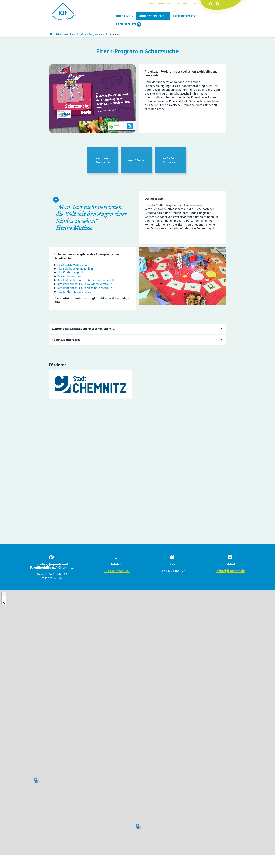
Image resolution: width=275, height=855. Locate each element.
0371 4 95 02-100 (117, 571)
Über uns (123, 16)
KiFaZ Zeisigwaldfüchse (72, 265)
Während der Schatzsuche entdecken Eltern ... (83, 329)
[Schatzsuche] (182, 276)
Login (193, 3)
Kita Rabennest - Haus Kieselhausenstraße (84, 288)
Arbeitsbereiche (151, 16)
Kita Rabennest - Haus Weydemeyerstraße (84, 284)
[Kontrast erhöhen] (217, 4)
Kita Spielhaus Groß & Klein (75, 268)
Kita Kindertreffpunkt (71, 272)
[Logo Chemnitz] (90, 384)
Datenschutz (180, 3)
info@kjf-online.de (230, 571)
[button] (35, 780)
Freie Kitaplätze (185, 16)
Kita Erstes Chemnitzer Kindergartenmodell (85, 280)
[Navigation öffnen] (223, 4)
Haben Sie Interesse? (66, 340)
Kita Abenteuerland (69, 276)
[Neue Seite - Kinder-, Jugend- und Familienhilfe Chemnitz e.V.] (63, 12)
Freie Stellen (128, 24)
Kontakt (151, 3)
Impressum (164, 3)
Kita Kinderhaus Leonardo (74, 291)
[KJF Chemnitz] (51, 34)
